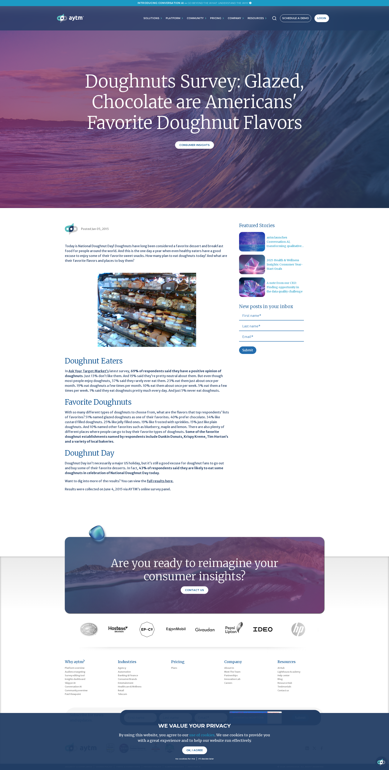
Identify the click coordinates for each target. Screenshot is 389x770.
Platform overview (74, 667)
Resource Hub (285, 683)
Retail (121, 690)
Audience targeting (75, 671)
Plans (174, 667)
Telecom (122, 694)
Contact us (283, 690)
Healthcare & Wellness (129, 686)
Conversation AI (73, 686)
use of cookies (202, 735)
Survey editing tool (75, 675)
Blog (280, 679)
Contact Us (194, 590)
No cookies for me (185, 759)
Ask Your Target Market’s (88, 371)
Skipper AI (70, 683)
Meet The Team (232, 671)
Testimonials (284, 686)
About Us (229, 667)
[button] (153, 18)
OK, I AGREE (194, 750)
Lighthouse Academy (289, 671)
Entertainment (125, 683)
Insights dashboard (75, 679)
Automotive (124, 671)
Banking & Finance (128, 675)
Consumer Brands (127, 679)
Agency (122, 667)
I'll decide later (206, 759)
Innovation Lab (232, 679)
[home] (70, 18)
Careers (228, 683)
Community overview (76, 690)
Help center (284, 675)
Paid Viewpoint (73, 694)
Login (321, 18)
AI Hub (281, 667)
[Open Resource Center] (381, 762)
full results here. (160, 481)
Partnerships (231, 675)
